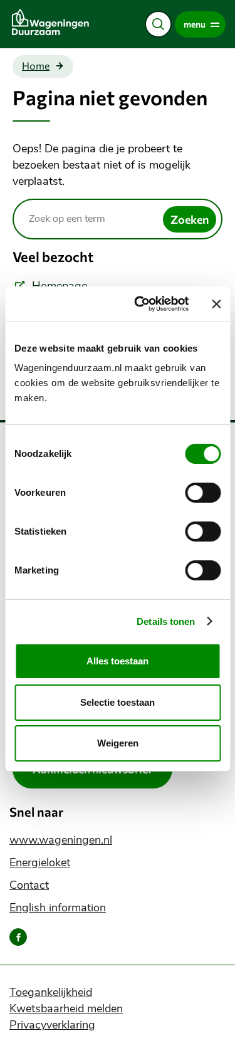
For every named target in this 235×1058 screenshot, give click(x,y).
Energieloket (39, 862)
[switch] (203, 493)
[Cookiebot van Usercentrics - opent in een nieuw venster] (140, 304)
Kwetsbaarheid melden (66, 1008)
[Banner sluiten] (216, 304)
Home (36, 65)
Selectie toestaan (117, 702)
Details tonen (166, 621)
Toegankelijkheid (50, 992)
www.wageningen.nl (60, 839)
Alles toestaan (117, 661)
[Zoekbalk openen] (158, 24)
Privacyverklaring (52, 1024)
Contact (29, 885)
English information (57, 907)
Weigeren (117, 743)
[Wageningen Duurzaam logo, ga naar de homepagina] (60, 22)
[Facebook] (18, 937)
